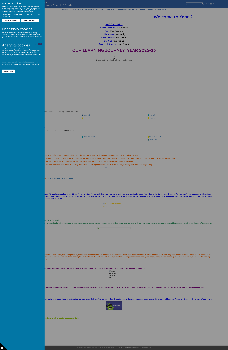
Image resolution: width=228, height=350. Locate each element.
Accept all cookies (11, 20)
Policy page (34, 64)
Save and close (8, 71)
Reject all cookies (29, 20)
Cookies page (6, 16)
